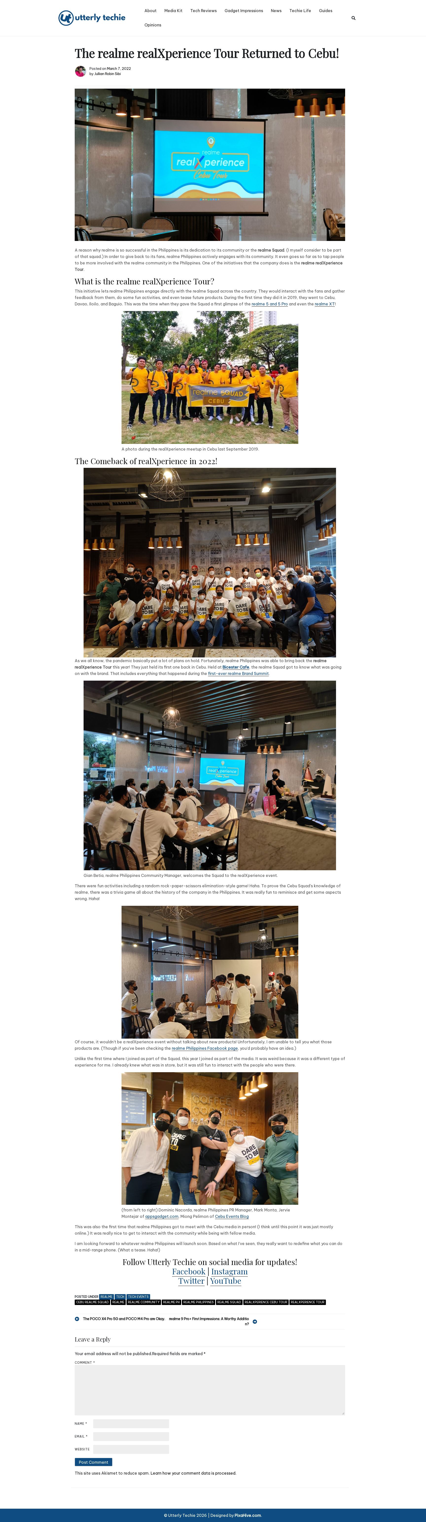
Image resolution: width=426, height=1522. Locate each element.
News (276, 10)
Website (82, 1449)
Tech (120, 1297)
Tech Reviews (203, 10)
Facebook (189, 1271)
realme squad (229, 1302)
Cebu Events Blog (232, 1216)
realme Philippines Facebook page (205, 1048)
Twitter (191, 1280)
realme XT (325, 303)
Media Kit (173, 10)
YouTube (225, 1280)
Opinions (152, 24)
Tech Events (138, 1297)
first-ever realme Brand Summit (238, 673)
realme (106, 1297)
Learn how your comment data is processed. (193, 1473)
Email (81, 1436)
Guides (325, 10)
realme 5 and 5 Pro (270, 303)
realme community (144, 1302)
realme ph (171, 1302)
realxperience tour (307, 1302)
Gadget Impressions (244, 10)
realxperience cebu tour (266, 1302)
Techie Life (300, 10)
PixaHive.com (248, 1515)
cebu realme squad (92, 1302)
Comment (85, 1362)
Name (81, 1423)
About (150, 10)
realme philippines (198, 1302)
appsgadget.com (161, 1216)
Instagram (229, 1271)
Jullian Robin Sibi (107, 74)
